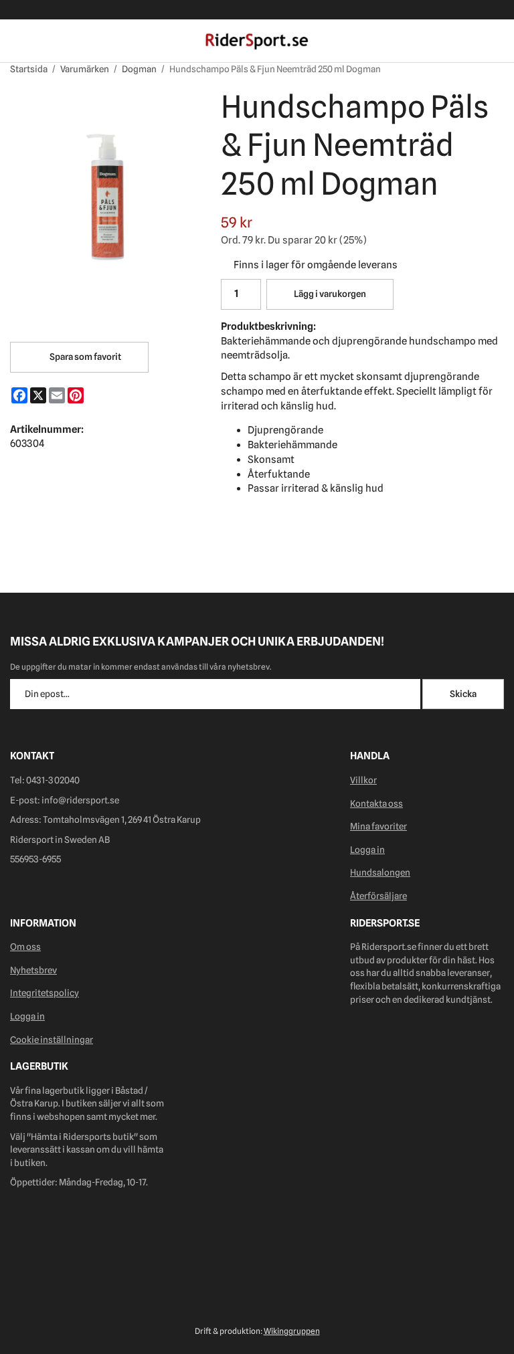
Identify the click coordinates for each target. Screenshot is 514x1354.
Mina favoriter (378, 826)
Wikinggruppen (292, 1331)
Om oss (25, 946)
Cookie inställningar (51, 1039)
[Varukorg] (495, 41)
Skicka (463, 693)
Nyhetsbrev (33, 970)
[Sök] (42, 41)
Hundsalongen (380, 872)
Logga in (367, 849)
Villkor (363, 780)
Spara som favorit (84, 356)
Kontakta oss (376, 803)
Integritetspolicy (44, 992)
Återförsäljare (378, 895)
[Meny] (18, 41)
